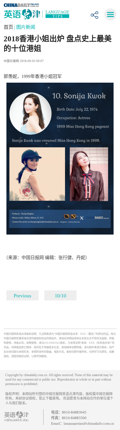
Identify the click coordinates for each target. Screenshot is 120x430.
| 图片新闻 (24, 27)
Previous (22, 295)
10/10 (60, 295)
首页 (9, 27)
